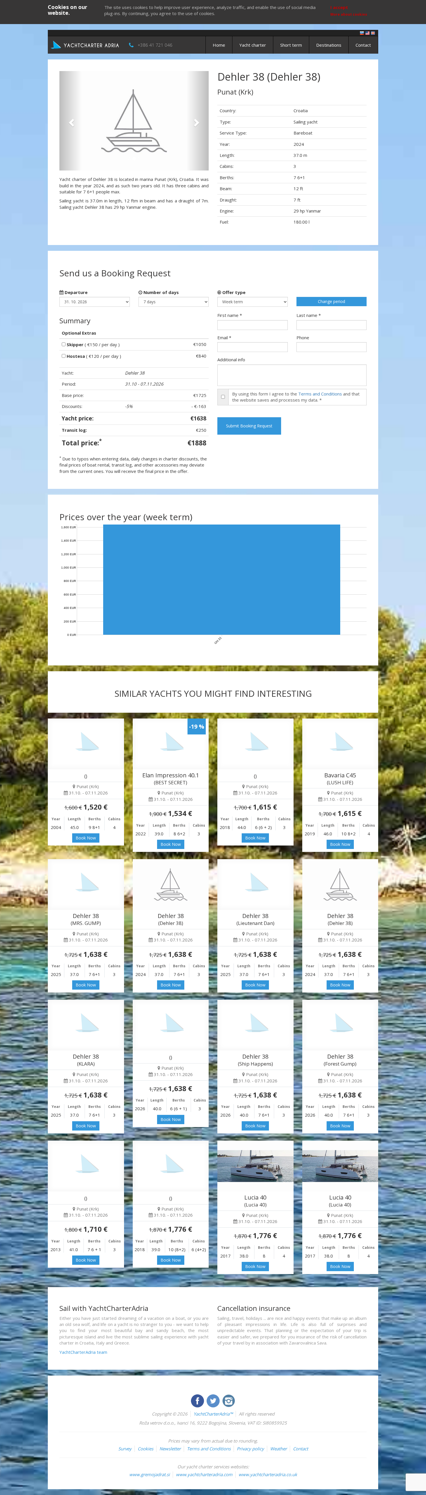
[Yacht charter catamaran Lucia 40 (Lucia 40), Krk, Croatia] (255, 1166)
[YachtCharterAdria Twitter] (213, 1400)
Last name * (308, 315)
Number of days (160, 292)
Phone (302, 337)
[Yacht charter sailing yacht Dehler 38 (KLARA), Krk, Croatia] (86, 1025)
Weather (278, 1449)
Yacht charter (252, 45)
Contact (363, 45)
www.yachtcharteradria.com (204, 1474)
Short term (291, 45)
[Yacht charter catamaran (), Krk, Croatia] (171, 1166)
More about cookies (348, 14)
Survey (125, 1449)
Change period (331, 301)
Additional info (231, 359)
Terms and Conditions (320, 394)
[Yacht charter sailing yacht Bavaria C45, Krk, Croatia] (340, 744)
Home (219, 45)
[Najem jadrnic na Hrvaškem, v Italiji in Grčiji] (362, 32)
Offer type (233, 292)
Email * (224, 337)
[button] (70, 120)
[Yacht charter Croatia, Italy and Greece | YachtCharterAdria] (85, 44)
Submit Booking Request (249, 426)
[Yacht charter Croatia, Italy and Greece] (367, 32)
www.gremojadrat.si (149, 1474)
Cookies (145, 1449)
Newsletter (170, 1449)
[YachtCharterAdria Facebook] (198, 1400)
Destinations (328, 45)
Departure (75, 292)
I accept (339, 7)
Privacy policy (250, 1449)
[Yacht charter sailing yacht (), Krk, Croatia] (86, 744)
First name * (229, 315)
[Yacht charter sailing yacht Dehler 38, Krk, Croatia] (86, 884)
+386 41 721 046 (155, 45)
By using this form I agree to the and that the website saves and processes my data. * (296, 397)
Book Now (86, 838)
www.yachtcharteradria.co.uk (268, 1474)
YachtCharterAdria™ (213, 1414)
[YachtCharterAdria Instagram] (228, 1400)
